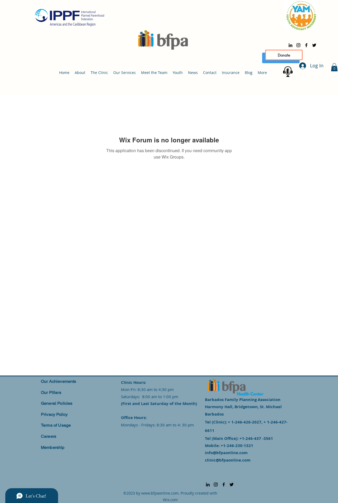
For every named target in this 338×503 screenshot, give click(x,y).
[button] (334, 67)
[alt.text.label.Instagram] (298, 45)
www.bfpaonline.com (160, 493)
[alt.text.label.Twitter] (314, 45)
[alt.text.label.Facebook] (306, 45)
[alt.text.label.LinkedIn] (290, 45)
